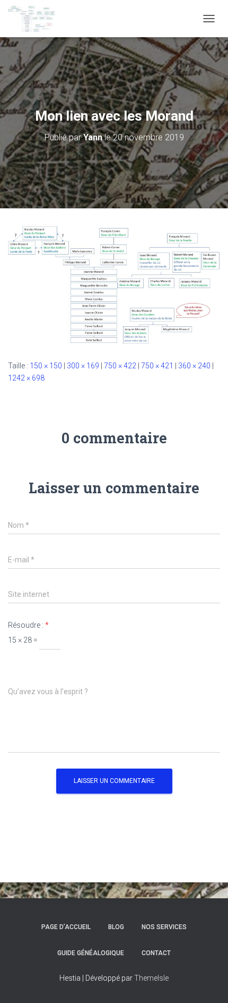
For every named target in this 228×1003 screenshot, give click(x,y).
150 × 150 (46, 365)
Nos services (164, 927)
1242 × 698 (26, 378)
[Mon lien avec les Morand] (114, 283)
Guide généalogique (90, 953)
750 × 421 (157, 365)
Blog (116, 927)
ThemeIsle (151, 978)
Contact (156, 953)
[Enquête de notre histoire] (35, 18)
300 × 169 (83, 365)
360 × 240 (194, 365)
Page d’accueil (66, 927)
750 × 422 (120, 365)
